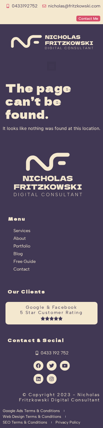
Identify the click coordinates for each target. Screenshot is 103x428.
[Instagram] (52, 379)
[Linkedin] (38, 379)
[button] (51, 66)
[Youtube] (65, 366)
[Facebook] (38, 366)
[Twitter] (52, 366)
